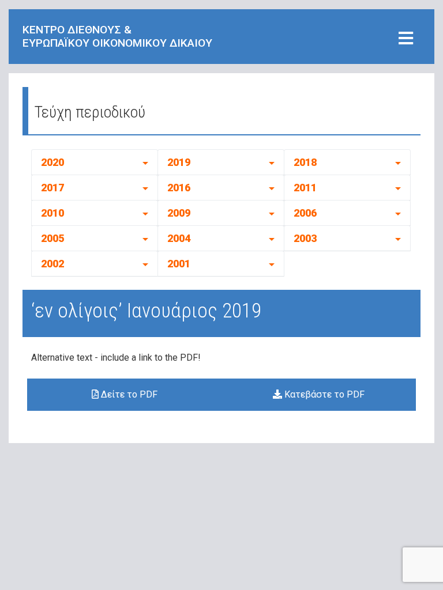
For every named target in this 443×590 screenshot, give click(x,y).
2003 (305, 238)
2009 (178, 213)
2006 (305, 213)
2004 (178, 238)
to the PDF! (178, 357)
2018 (305, 162)
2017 (52, 187)
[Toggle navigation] (406, 39)
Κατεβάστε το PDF (323, 394)
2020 (52, 162)
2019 (178, 162)
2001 (178, 264)
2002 (52, 264)
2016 (178, 187)
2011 (305, 187)
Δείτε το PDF (128, 394)
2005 (52, 238)
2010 (52, 213)
